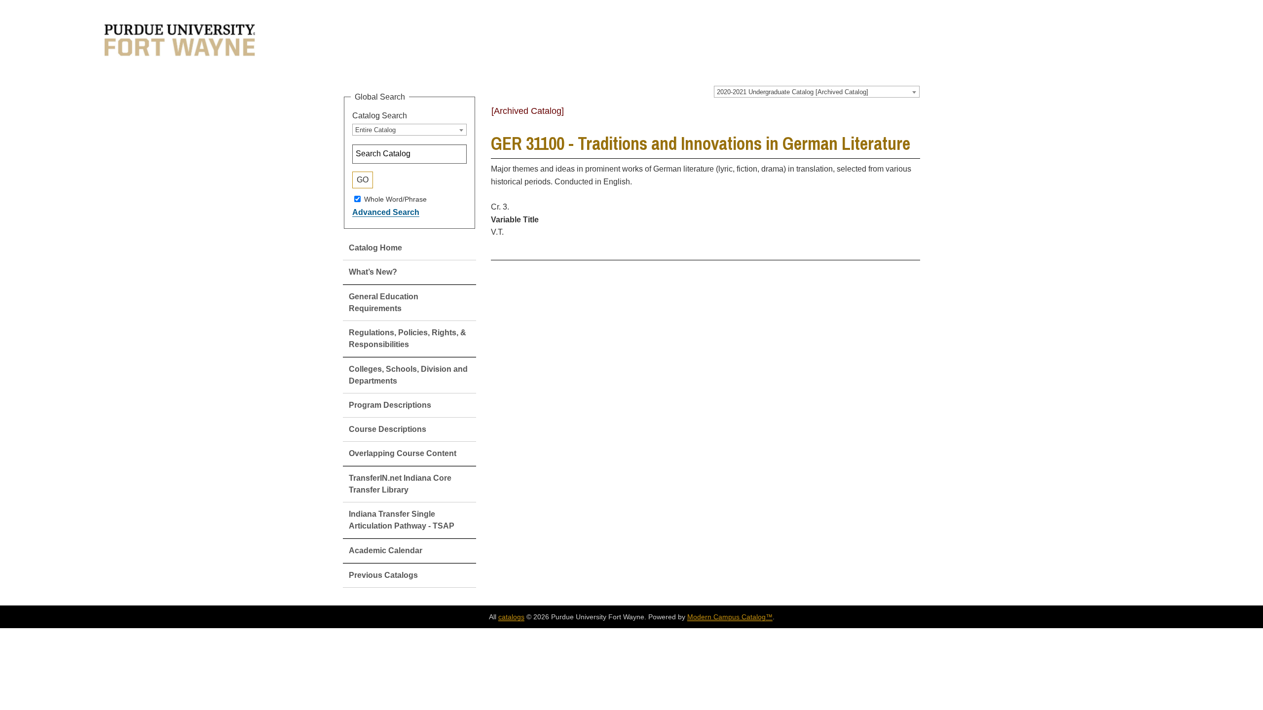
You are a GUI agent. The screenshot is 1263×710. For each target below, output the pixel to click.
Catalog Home (375, 248)
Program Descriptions (390, 405)
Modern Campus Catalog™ (730, 617)
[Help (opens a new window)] (913, 114)
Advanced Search (385, 212)
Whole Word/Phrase (395, 199)
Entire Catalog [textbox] (375, 130)
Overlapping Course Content (402, 453)
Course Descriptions (387, 429)
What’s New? (373, 272)
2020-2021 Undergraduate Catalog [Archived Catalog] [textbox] (792, 92)
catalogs (511, 617)
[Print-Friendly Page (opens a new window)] (900, 114)
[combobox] (817, 92)
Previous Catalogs (383, 575)
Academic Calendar (385, 550)
